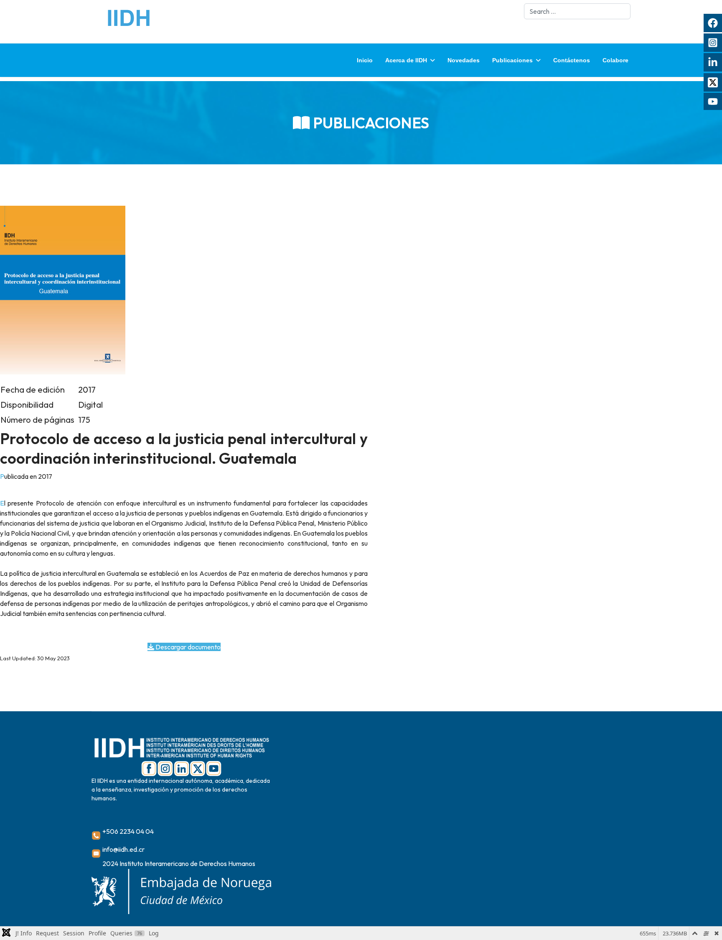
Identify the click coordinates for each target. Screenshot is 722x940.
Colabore (615, 60)
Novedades (463, 60)
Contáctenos (571, 60)
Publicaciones (512, 60)
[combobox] (577, 11)
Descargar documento (187, 647)
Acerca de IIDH (406, 60)
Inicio (365, 60)
